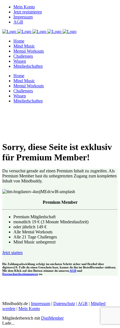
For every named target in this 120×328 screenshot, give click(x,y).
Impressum (23, 17)
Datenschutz (64, 303)
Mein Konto (24, 6)
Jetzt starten (12, 252)
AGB (18, 22)
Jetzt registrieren (27, 12)
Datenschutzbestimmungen (20, 274)
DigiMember (52, 318)
